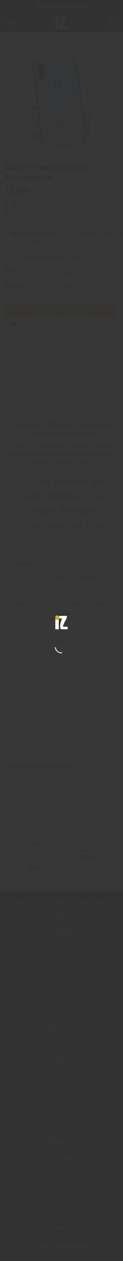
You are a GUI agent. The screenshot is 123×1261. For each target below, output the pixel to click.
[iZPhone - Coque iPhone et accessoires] (61, 622)
